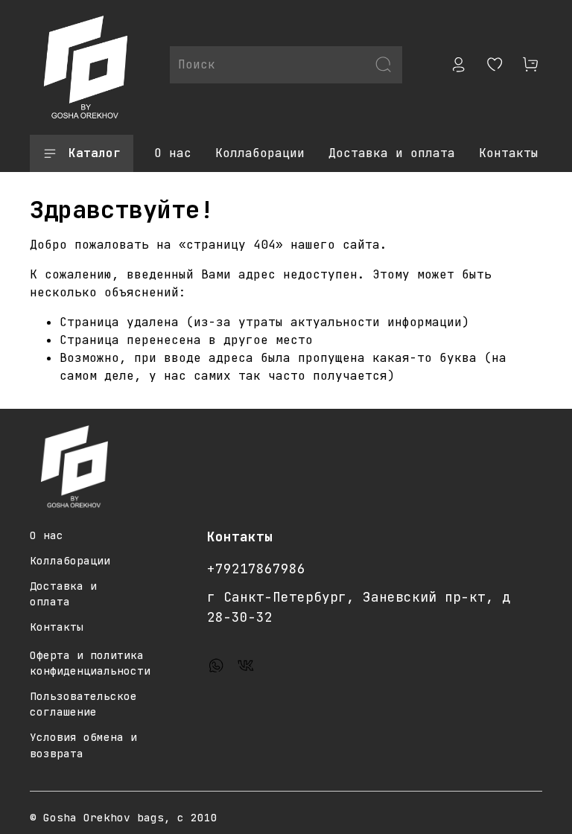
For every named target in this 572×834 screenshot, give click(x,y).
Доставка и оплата (391, 153)
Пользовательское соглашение (83, 704)
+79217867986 (256, 568)
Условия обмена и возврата (83, 745)
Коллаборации (260, 153)
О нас (172, 153)
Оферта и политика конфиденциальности (90, 663)
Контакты (508, 153)
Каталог (95, 153)
